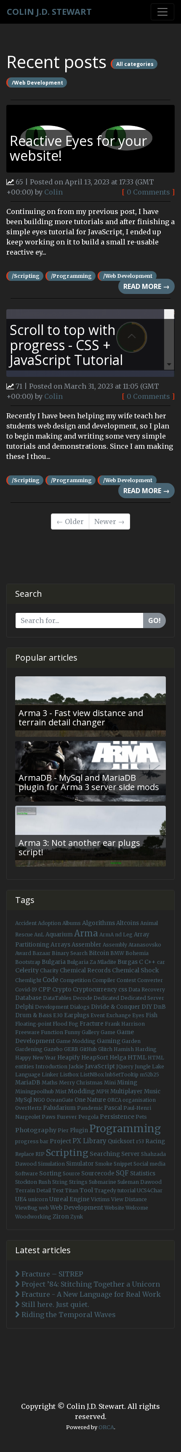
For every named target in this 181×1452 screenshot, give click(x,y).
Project (60, 1141)
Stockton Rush (33, 1182)
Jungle (143, 1066)
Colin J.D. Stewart (49, 11)
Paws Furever (59, 1117)
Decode (82, 998)
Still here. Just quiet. (54, 1304)
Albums (71, 923)
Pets (141, 1117)
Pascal (113, 1108)
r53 (140, 1141)
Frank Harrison (125, 1024)
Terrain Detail (33, 1190)
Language (27, 1074)
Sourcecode (97, 1173)
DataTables (57, 998)
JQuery (124, 1066)
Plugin (79, 1130)
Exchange (118, 1015)
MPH (102, 1091)
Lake (158, 1066)
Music (152, 1091)
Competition (75, 980)
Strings (78, 1182)
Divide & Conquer (115, 1006)
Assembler (86, 944)
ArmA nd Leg (116, 934)
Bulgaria (54, 962)
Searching (105, 1154)
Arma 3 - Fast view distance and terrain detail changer (81, 717)
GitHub (88, 1049)
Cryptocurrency (95, 989)
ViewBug (26, 1208)
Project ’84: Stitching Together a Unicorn (90, 1284)
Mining (127, 1082)
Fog (73, 1024)
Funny (72, 1032)
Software (26, 1173)
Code (51, 980)
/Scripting (26, 276)
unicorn (38, 1199)
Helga (117, 1057)
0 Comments (148, 192)
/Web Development (37, 82)
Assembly (115, 944)
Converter (150, 980)
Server (130, 1154)
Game (108, 1032)
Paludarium (59, 1108)
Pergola (88, 1117)
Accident (26, 923)
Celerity (27, 970)
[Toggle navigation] (162, 11)
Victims (100, 1199)
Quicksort (121, 1141)
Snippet (123, 1164)
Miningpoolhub (34, 1091)
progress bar (31, 1141)
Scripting (67, 1152)
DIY (146, 1006)
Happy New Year (35, 1057)
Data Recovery (146, 989)
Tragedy (105, 1190)
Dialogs (80, 1007)
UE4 (21, 1199)
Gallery (90, 1032)
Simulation (51, 1164)
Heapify (68, 1057)
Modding (81, 1091)
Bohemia (137, 953)
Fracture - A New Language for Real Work (90, 1294)
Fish (151, 1015)
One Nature (90, 1099)
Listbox (69, 1074)
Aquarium (59, 934)
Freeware (27, 1032)
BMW (117, 953)
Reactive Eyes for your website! (78, 148)
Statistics (142, 1173)
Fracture (92, 1023)
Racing (155, 1141)
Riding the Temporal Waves (68, 1314)
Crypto (62, 989)
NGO (39, 1100)
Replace (24, 1154)
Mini (110, 1082)
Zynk (76, 1216)
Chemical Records (85, 970)
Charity (49, 970)
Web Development (76, 1207)
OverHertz (28, 1108)
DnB (159, 1006)
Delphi (24, 1006)
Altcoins (127, 923)
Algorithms (98, 923)
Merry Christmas (81, 1082)
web (44, 1208)
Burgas (127, 962)
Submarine (102, 1182)
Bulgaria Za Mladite (91, 962)
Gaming (108, 1041)
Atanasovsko (144, 944)
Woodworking (33, 1216)
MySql (23, 1099)
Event (97, 1015)
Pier (63, 1130)
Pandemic (90, 1108)
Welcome (136, 1208)
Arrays (60, 944)
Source (71, 1173)
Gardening (29, 1049)
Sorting (50, 1173)
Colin (53, 192)
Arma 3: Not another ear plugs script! (79, 847)
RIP (40, 1154)
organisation (139, 1100)
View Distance (129, 1199)
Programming (125, 1128)
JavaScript (100, 1066)
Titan (71, 1190)
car (161, 962)
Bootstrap (27, 962)
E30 (58, 1015)
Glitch (105, 1049)
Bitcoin (99, 953)
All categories (135, 63)
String (60, 1182)
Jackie (76, 1066)
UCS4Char (149, 1190)
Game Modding (76, 1041)
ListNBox (92, 1074)
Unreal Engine (69, 1199)
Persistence (117, 1116)
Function (52, 1032)
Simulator (80, 1163)
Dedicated (106, 998)
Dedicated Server (142, 998)
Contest (126, 980)
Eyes (138, 1015)
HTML (137, 1057)
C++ (150, 962)
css (122, 989)
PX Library (89, 1141)
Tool (86, 1190)
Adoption (49, 923)
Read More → (146, 286)
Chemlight (28, 980)
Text (58, 1190)
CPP (44, 989)
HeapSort (94, 1057)
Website (114, 1208)
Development (52, 1007)
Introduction (51, 1066)
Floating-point (33, 1024)
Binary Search (70, 953)
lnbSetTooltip (121, 1074)
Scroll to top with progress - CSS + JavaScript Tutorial (66, 344)
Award (23, 953)
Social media (149, 1164)
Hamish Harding (135, 1049)
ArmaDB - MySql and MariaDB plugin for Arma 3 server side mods (89, 782)
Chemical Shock (135, 970)
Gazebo (53, 1049)
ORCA (114, 1100)
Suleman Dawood (139, 1182)
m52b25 (149, 1074)
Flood (60, 1024)
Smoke (103, 1164)
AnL (39, 934)
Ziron (61, 1216)
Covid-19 (26, 989)
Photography (35, 1130)
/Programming (71, 276)
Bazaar (41, 953)
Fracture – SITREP (51, 1274)
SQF (122, 1173)
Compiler (103, 980)
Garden (131, 1041)
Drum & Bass (33, 1015)
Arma (86, 933)
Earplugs (76, 1015)
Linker (50, 1074)
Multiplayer (126, 1091)
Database (28, 998)
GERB (71, 1049)
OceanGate (59, 1100)
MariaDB (27, 1082)
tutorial (126, 1190)
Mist (61, 1091)
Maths (50, 1082)
